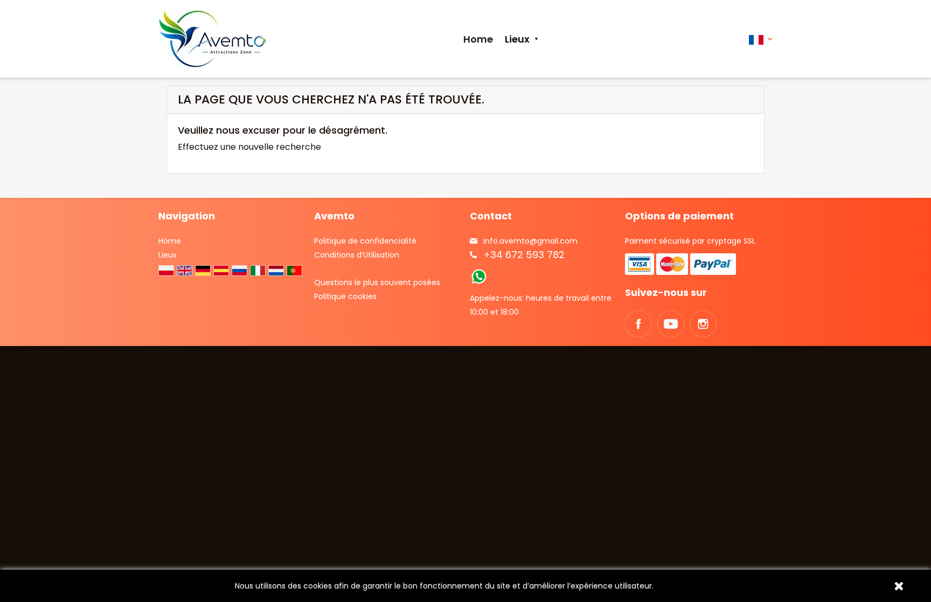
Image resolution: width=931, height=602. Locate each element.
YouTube (670, 323)
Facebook (638, 323)
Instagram (703, 323)
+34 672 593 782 (524, 254)
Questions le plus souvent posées (377, 282)
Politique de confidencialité (365, 241)
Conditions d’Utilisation (356, 255)
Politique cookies (345, 296)
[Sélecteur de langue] (760, 39)
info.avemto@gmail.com (530, 241)
